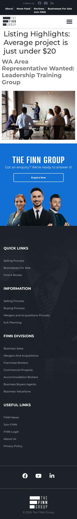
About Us (10, 439)
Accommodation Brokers (21, 377)
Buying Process (14, 308)
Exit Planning (12, 322)
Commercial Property (18, 370)
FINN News (11, 417)
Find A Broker (13, 275)
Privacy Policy (13, 446)
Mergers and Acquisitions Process (27, 315)
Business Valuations (17, 391)
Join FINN (40, 12)
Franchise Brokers (16, 362)
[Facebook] (39, 3)
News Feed (23, 8)
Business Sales (13, 348)
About (9, 8)
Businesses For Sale (60, 8)
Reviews (39, 8)
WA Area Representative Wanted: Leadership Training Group (38, 72)
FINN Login (11, 431)
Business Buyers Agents (20, 384)
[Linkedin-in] (52, 3)
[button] (69, 21)
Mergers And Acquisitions (21, 355)
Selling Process (14, 260)
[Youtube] (46, 3)
